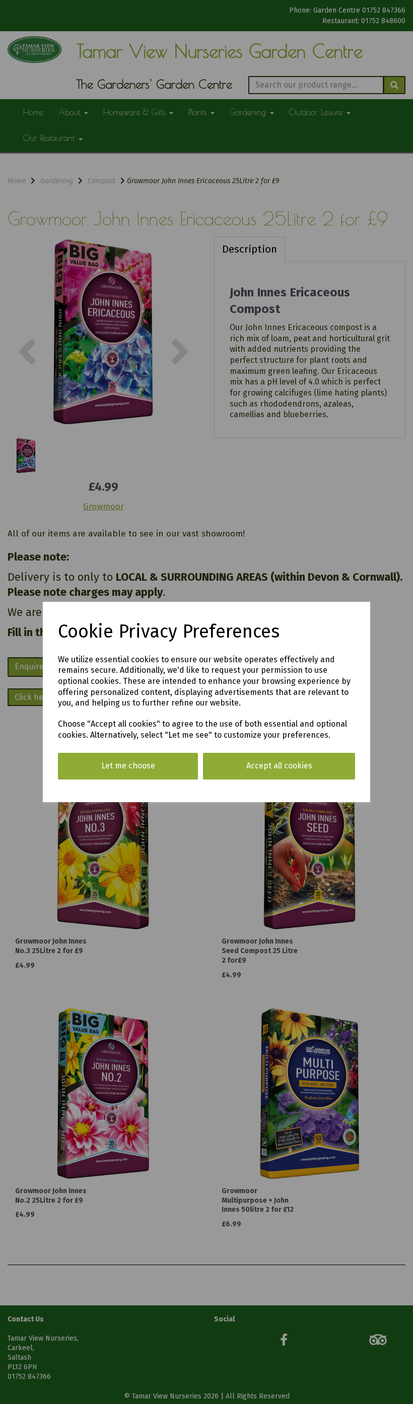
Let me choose (128, 765)
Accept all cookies (279, 765)
